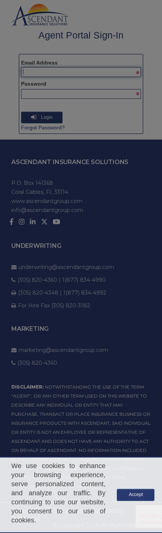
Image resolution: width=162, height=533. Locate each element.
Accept (136, 494)
